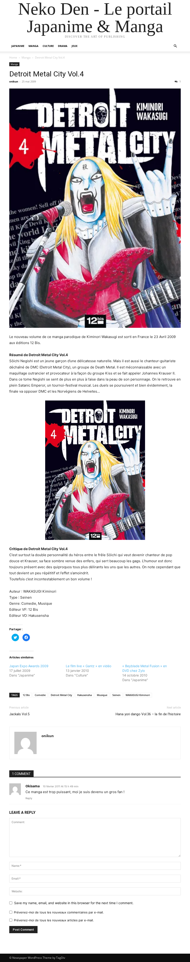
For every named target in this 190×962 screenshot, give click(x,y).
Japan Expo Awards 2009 (28, 666)
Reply (28, 798)
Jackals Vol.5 (19, 714)
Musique (102, 695)
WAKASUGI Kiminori (138, 695)
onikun (13, 81)
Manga (33, 46)
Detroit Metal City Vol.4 (46, 73)
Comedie (40, 695)
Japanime (17, 46)
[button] (175, 46)
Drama (62, 46)
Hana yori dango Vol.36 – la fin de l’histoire (148, 714)
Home (13, 57)
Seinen (116, 695)
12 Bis (26, 695)
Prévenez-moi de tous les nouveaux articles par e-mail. (54, 920)
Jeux (74, 46)
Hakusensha (84, 695)
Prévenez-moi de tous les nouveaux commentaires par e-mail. (59, 912)
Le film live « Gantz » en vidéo (88, 666)
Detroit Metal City (61, 695)
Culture (48, 46)
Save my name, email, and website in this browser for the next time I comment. (73, 903)
